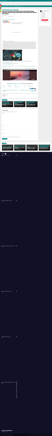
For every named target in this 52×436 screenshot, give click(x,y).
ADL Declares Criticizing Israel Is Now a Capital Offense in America (31, 148)
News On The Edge (7, 102)
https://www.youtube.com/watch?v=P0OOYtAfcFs (8, 62)
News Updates (4, 103)
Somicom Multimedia (7, 3)
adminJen (7, 149)
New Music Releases (38, 434)
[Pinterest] (4, 21)
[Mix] (8, 21)
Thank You (49, 434)
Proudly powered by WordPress (4, 434)
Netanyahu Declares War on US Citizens (8, 104)
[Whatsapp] (0, 10)
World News (16, 103)
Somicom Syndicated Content (19, 102)
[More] (9, 21)
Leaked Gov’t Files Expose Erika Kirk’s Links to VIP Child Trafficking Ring (7, 148)
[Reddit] (5, 21)
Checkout (33, 434)
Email (3, 129)
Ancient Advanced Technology (11, 16)
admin (5, 15)
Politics (8, 103)
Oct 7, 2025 (4, 149)
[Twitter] (3, 21)
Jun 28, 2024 (41, 149)
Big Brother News (4, 102)
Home (29, 434)
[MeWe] (6, 21)
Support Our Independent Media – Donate (44, 434)
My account (35, 434)
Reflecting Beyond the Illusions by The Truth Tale (14, 83)
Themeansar (13, 434)
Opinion (6, 103)
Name (3, 125)
